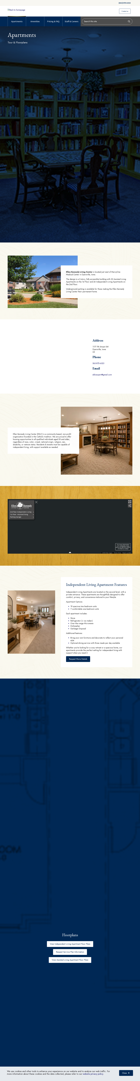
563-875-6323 (98, 363)
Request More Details (78, 659)
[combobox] (107, 21)
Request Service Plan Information (70, 952)
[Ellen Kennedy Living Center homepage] (16, 10)
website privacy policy (93, 1074)
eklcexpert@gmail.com (102, 374)
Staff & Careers (71, 21)
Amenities (35, 21)
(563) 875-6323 (125, 3)
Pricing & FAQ (53, 21)
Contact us (125, 11)
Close (124, 1073)
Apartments (16, 21)
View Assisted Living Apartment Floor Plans (70, 959)
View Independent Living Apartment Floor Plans (70, 944)
